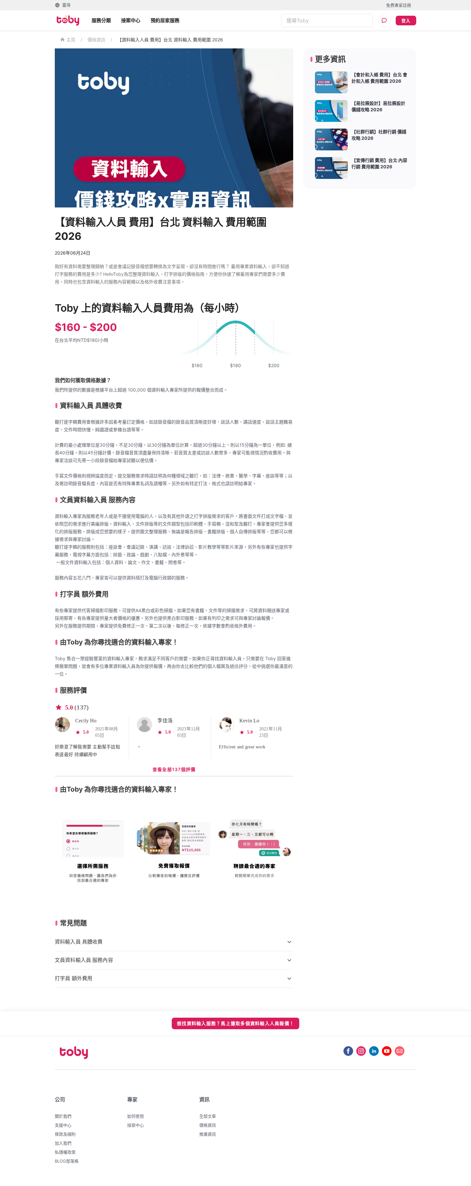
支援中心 (63, 1125)
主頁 (71, 40)
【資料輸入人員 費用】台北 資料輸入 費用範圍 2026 (170, 39)
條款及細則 (65, 1134)
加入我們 (63, 1143)
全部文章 (207, 1116)
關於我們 (63, 1116)
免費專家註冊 (398, 5)
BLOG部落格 (66, 1161)
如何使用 (135, 1116)
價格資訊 (96, 39)
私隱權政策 (65, 1152)
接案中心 (130, 20)
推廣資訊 (207, 1134)
